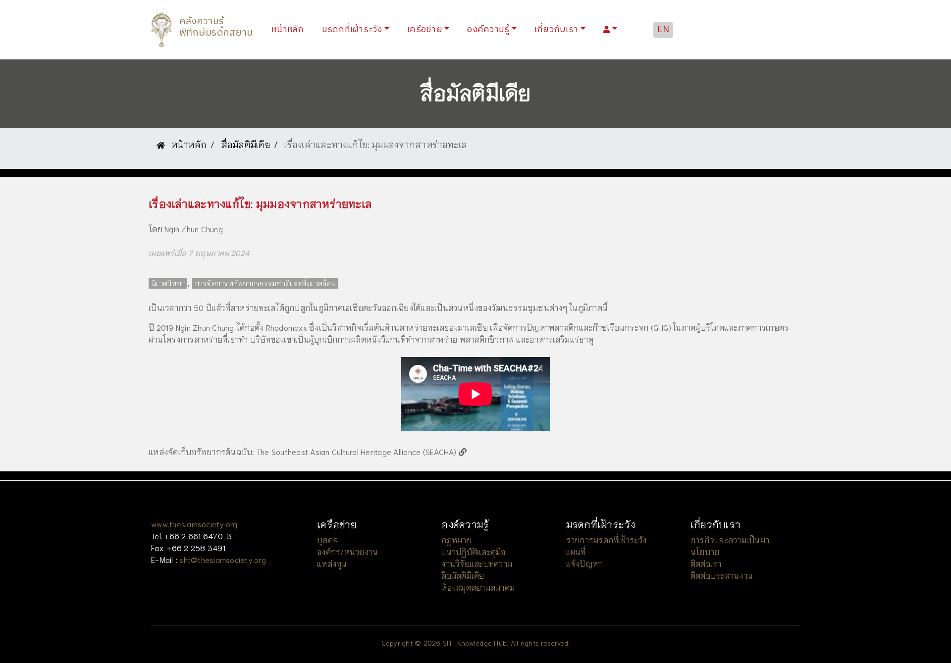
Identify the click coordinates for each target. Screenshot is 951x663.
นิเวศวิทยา (168, 283)
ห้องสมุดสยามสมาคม (478, 587)
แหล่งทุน (332, 563)
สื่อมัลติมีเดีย (245, 144)
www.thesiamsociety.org (194, 523)
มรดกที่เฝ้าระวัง (352, 29)
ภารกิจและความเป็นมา (729, 539)
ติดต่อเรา (706, 563)
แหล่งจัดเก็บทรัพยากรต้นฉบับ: (202, 451)
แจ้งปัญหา (584, 563)
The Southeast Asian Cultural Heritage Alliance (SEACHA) (358, 451)
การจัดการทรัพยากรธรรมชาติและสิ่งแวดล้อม (265, 283)
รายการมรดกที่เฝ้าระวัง (606, 539)
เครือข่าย (424, 29)
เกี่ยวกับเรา (556, 29)
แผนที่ (576, 551)
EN (663, 29)
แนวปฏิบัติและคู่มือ (473, 551)
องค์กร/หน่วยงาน (347, 551)
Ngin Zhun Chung (193, 228)
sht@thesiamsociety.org (222, 559)
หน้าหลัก (289, 29)
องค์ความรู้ (488, 29)
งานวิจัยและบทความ (476, 563)
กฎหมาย (456, 539)
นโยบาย (705, 551)
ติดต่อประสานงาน (721, 575)
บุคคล (327, 539)
